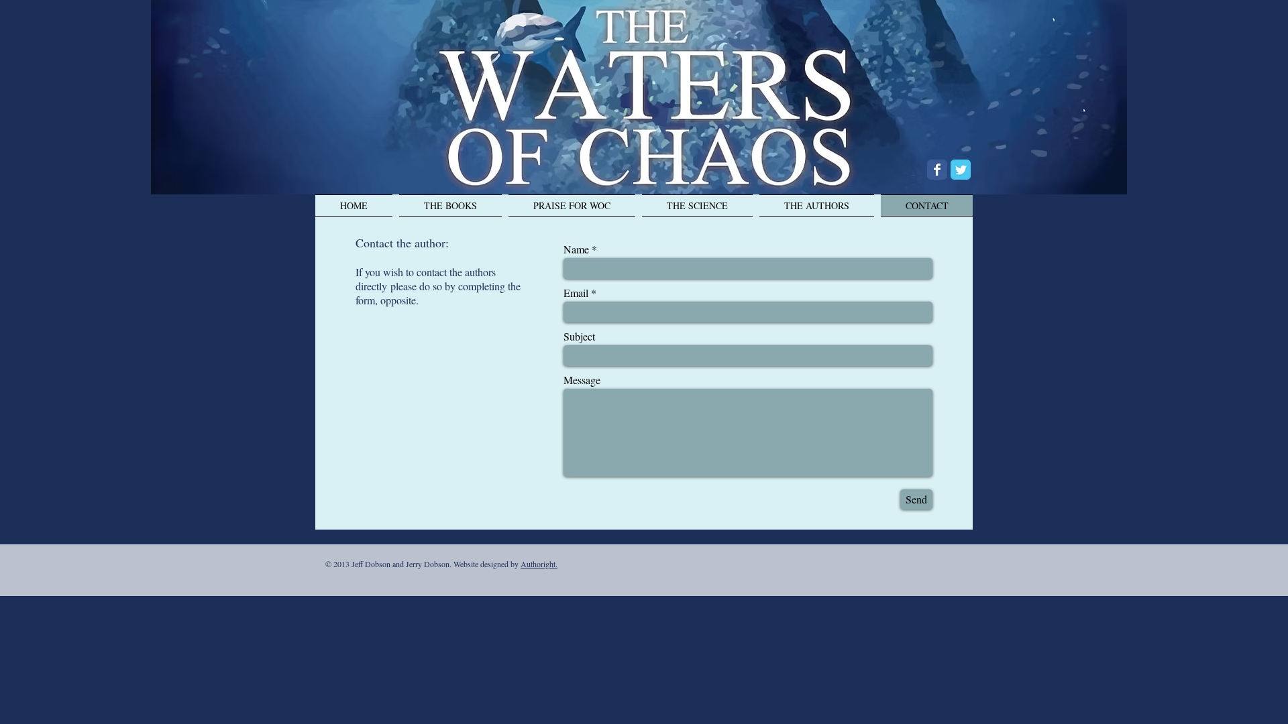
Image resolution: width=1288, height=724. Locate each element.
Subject (579, 336)
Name (576, 249)
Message (582, 380)
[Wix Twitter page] (961, 170)
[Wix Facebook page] (937, 170)
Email (576, 293)
